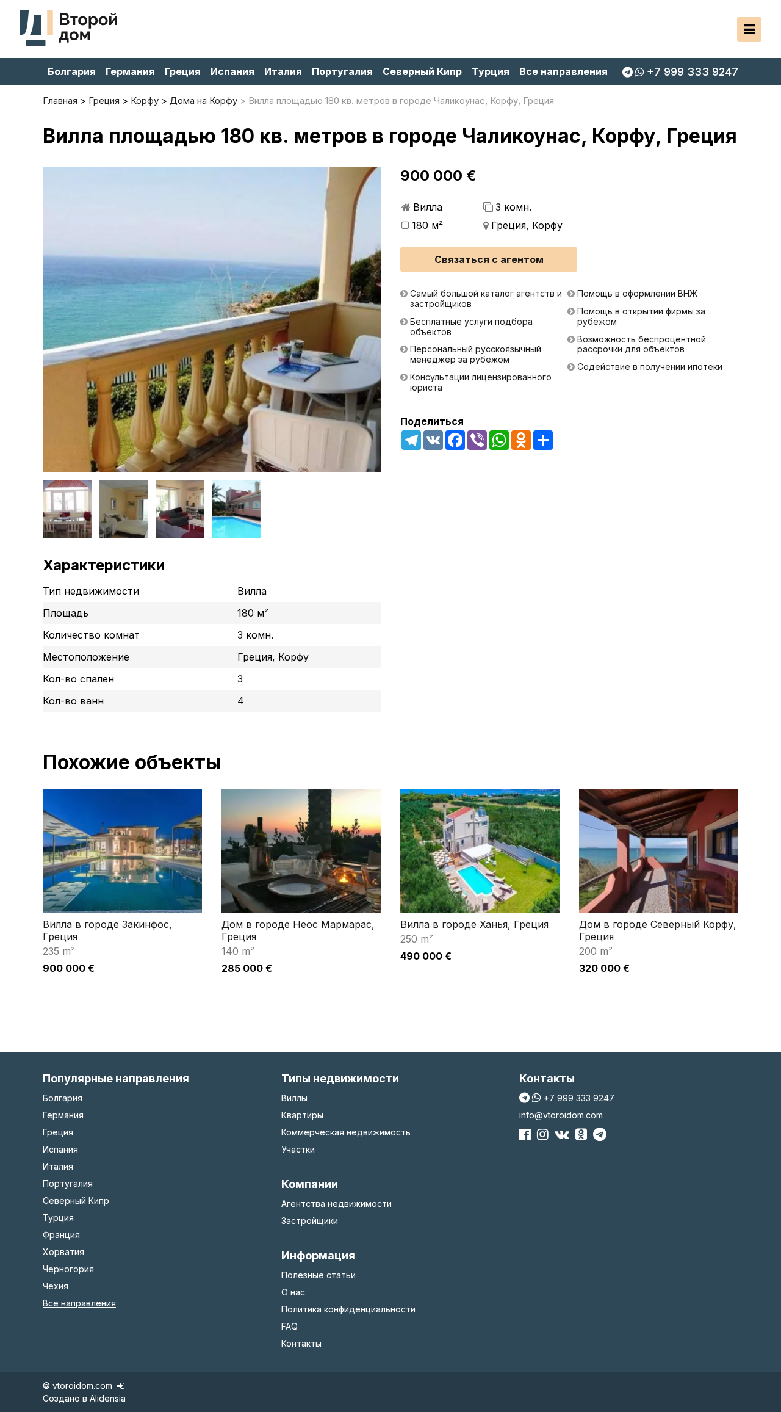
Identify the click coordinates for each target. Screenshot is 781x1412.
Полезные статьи (318, 1275)
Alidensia (108, 1398)
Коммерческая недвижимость (346, 1132)
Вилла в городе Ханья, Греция (474, 924)
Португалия (342, 71)
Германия (130, 71)
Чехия (55, 1286)
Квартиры (302, 1115)
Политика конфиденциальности (348, 1309)
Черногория (68, 1269)
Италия (283, 71)
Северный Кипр (422, 71)
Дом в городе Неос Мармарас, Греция (298, 930)
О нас (293, 1292)
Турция (490, 71)
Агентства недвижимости (336, 1203)
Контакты (301, 1343)
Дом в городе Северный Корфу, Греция (657, 930)
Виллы (294, 1098)
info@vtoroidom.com (561, 1115)
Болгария (72, 71)
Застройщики (309, 1220)
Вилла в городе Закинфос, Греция (107, 930)
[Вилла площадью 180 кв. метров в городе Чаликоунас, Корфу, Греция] (212, 319)
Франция (61, 1234)
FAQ (289, 1326)
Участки (298, 1149)
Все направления (563, 71)
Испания (232, 71)
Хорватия (63, 1252)
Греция (183, 71)
